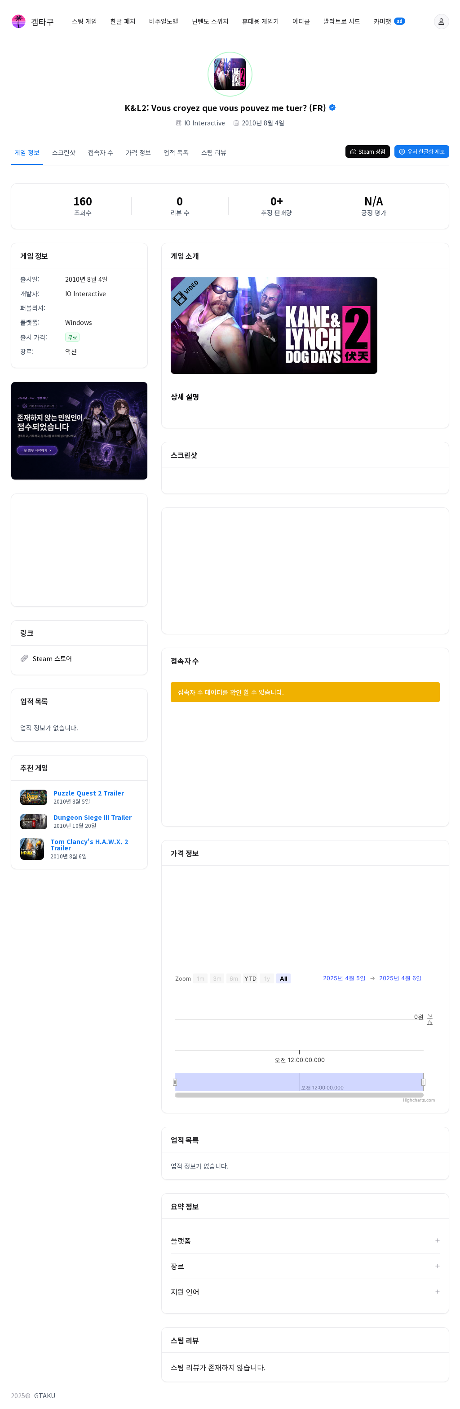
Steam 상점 (371, 151)
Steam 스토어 (52, 658)
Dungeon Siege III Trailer (92, 817)
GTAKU (44, 1395)
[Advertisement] (79, 550)
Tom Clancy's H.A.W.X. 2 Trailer (89, 844)
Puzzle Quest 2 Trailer (88, 793)
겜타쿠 (42, 21)
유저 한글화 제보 (426, 151)
